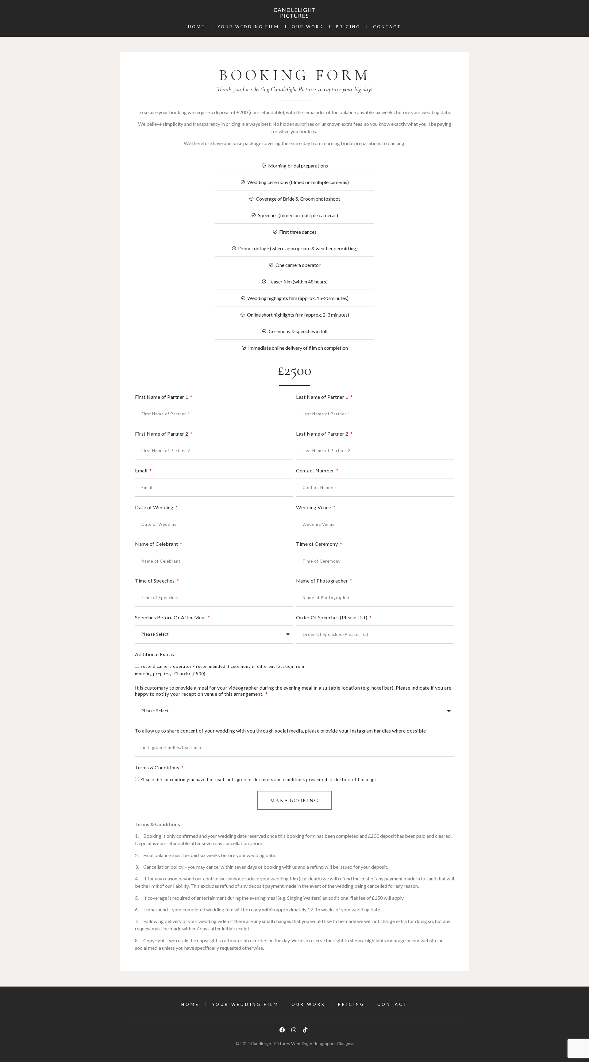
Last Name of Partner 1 (322, 397)
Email (141, 470)
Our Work (307, 26)
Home (196, 26)
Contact (387, 26)
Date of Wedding (155, 507)
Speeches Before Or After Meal (171, 617)
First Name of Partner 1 (162, 397)
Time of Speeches (155, 580)
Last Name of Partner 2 (322, 434)
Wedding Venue (314, 507)
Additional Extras (154, 654)
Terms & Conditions (157, 767)
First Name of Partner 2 (162, 434)
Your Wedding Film (248, 26)
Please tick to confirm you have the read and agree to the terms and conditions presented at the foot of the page (258, 779)
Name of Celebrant (157, 544)
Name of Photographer (322, 580)
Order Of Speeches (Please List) (332, 617)
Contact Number (315, 470)
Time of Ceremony (317, 544)
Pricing (348, 26)
